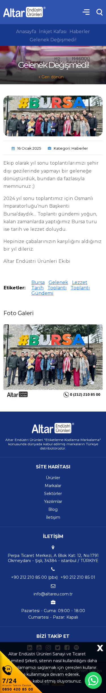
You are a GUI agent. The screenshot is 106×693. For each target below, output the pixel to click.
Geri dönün (52, 76)
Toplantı (57, 287)
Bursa (38, 282)
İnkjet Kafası (53, 31)
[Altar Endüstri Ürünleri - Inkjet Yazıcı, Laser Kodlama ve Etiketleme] (24, 12)
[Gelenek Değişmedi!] (53, 361)
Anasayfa (26, 31)
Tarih (37, 287)
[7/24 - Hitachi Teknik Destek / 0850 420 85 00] (21, 671)
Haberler (80, 31)
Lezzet (79, 282)
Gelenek (58, 282)
